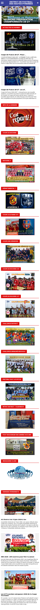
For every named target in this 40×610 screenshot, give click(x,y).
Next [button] (38, 15)
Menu (3, 3)
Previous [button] (2, 15)
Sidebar (38, 3)
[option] (20, 15)
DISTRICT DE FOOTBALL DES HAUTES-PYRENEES (21, 3)
